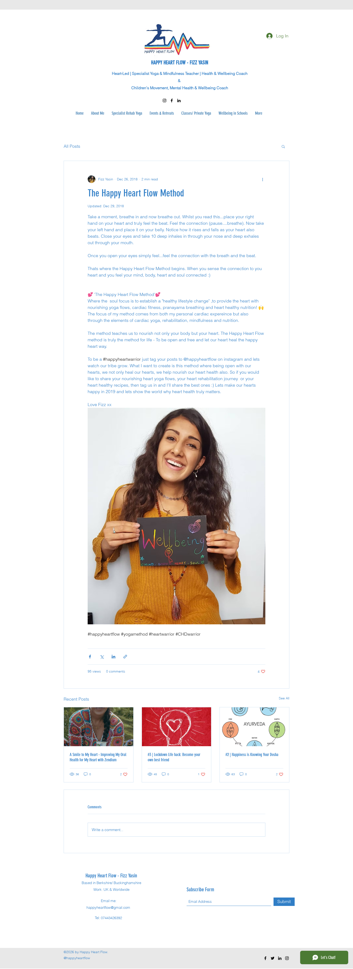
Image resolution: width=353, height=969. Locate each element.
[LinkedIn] (178, 100)
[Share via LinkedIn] (113, 656)
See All (284, 698)
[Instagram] (164, 100)
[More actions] (262, 179)
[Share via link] (125, 656)
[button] (283, 146)
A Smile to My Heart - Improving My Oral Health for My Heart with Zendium (98, 757)
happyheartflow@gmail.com (108, 907)
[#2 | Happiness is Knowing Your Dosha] (254, 726)
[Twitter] (272, 958)
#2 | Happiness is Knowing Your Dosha (251, 754)
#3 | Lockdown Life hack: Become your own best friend (174, 757)
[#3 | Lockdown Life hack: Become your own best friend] (176, 726)
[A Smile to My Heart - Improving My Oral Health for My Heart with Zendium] (98, 726)
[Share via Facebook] (90, 656)
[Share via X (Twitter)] (101, 656)
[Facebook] (171, 100)
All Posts (72, 146)
